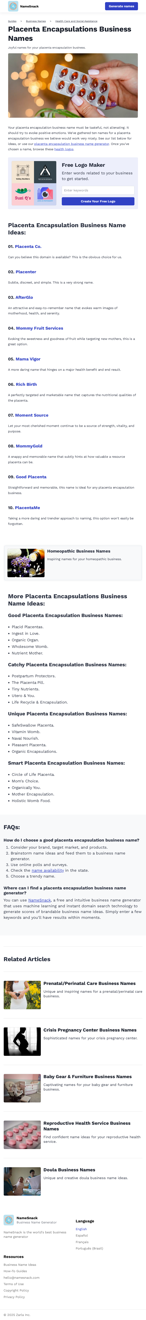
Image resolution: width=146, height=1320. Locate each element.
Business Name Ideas (20, 1264)
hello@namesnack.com (22, 1277)
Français (82, 1242)
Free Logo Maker (83, 165)
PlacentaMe (27, 507)
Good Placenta (31, 476)
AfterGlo (24, 297)
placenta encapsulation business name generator (71, 144)
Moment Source (31, 415)
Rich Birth (26, 384)
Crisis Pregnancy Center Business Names (90, 1030)
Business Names (36, 21)
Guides (12, 21)
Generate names (121, 6)
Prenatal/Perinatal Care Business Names (89, 983)
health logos (63, 149)
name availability (48, 870)
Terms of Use (14, 1284)
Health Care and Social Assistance (76, 21)
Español (82, 1235)
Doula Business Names (69, 1169)
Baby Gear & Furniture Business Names (87, 1076)
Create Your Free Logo (98, 201)
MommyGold (29, 446)
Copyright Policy (16, 1290)
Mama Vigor (28, 359)
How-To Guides (15, 1271)
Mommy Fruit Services (39, 328)
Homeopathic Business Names (78, 551)
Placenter (26, 271)
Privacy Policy (14, 1297)
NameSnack (39, 900)
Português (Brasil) (89, 1248)
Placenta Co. (28, 246)
